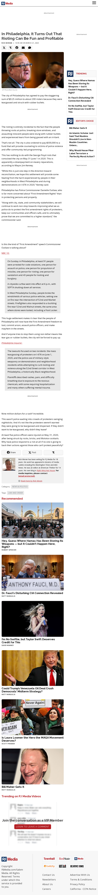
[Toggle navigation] (94, 3)
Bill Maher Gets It (13, 786)
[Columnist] (10, 464)
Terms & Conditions (81, 879)
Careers (46, 888)
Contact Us (48, 874)
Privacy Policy (77, 884)
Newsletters (49, 879)
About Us (47, 884)
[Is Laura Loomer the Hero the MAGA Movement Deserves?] (33, 717)
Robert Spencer (9, 550)
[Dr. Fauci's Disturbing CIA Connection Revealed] (33, 572)
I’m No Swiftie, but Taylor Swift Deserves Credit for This (28, 641)
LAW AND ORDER (15, 493)
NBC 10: (5, 253)
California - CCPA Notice (83, 888)
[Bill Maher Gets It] (33, 766)
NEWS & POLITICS (19, 487)
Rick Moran (7, 43)
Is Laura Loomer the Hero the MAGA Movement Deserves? (33, 739)
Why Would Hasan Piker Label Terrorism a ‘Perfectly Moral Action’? (82, 153)
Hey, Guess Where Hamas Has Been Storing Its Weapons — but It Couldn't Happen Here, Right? (32, 543)
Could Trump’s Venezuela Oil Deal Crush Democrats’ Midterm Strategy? (27, 690)
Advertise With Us (80, 874)
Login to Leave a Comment (32, 826)
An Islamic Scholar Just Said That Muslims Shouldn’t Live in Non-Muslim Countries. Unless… (81, 139)
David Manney (8, 645)
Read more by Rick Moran (31, 481)
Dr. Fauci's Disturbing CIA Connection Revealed (32, 593)
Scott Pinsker (8, 744)
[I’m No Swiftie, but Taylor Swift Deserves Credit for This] (33, 618)
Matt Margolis (8, 596)
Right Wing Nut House (46, 470)
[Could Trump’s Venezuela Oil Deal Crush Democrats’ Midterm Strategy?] (33, 667)
